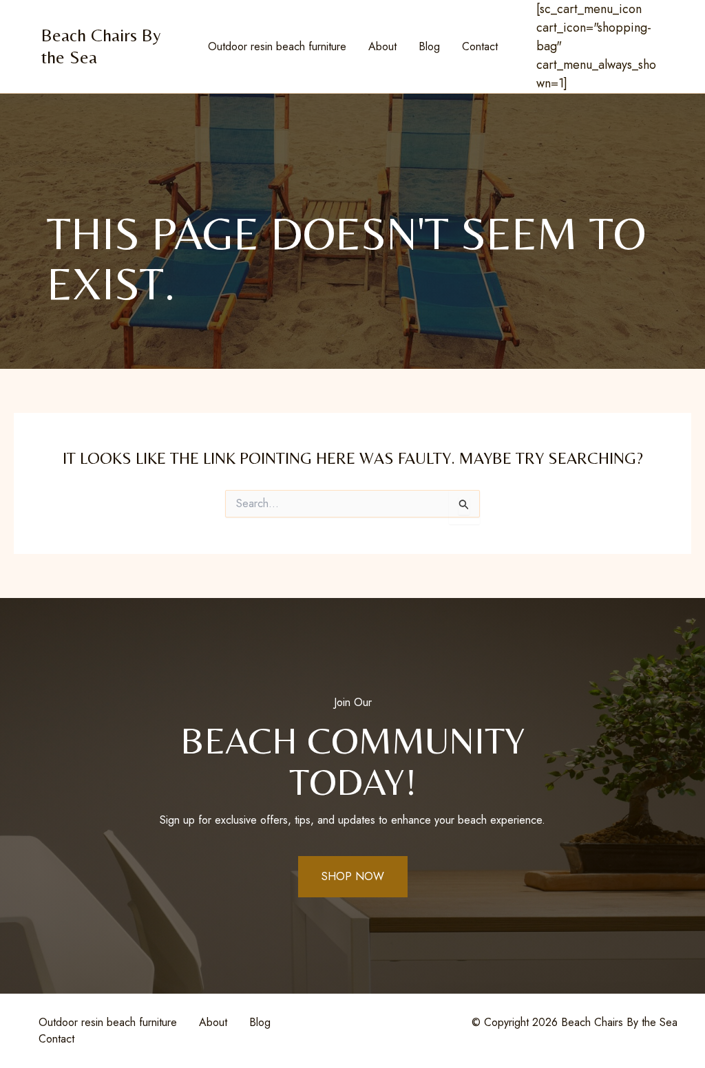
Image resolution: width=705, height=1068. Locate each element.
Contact (480, 46)
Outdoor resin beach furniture (277, 46)
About (382, 46)
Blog (429, 46)
